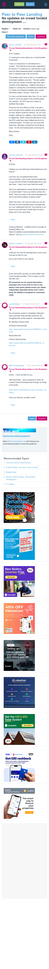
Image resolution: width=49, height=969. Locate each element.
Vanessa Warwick (16, 155)
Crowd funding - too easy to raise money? (22, 467)
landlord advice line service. (33, 234)
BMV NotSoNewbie (16, 365)
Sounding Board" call (18, 441)
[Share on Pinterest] (29, 142)
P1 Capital (10, 484)
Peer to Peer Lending (22, 14)
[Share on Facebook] (17, 142)
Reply (13, 219)
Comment (41, 36)
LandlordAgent (15, 304)
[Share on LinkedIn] (34, 142)
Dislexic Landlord (16, 243)
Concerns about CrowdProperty (18, 462)
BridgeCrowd (11, 472)
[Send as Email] (12, 142)
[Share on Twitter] (23, 142)
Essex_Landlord (15, 44)
